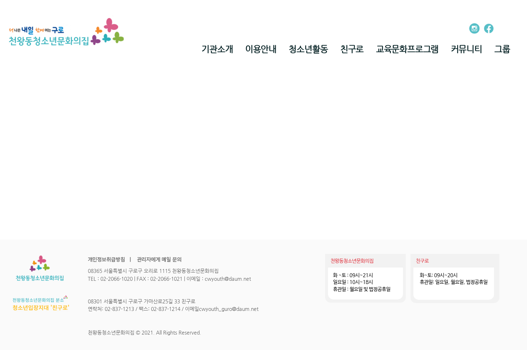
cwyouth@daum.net (228, 279)
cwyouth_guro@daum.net (228, 309)
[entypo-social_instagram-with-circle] (474, 28)
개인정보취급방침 (106, 259)
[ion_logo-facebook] (488, 28)
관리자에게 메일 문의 (159, 259)
